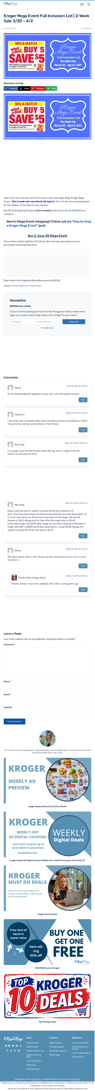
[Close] (78, 516)
